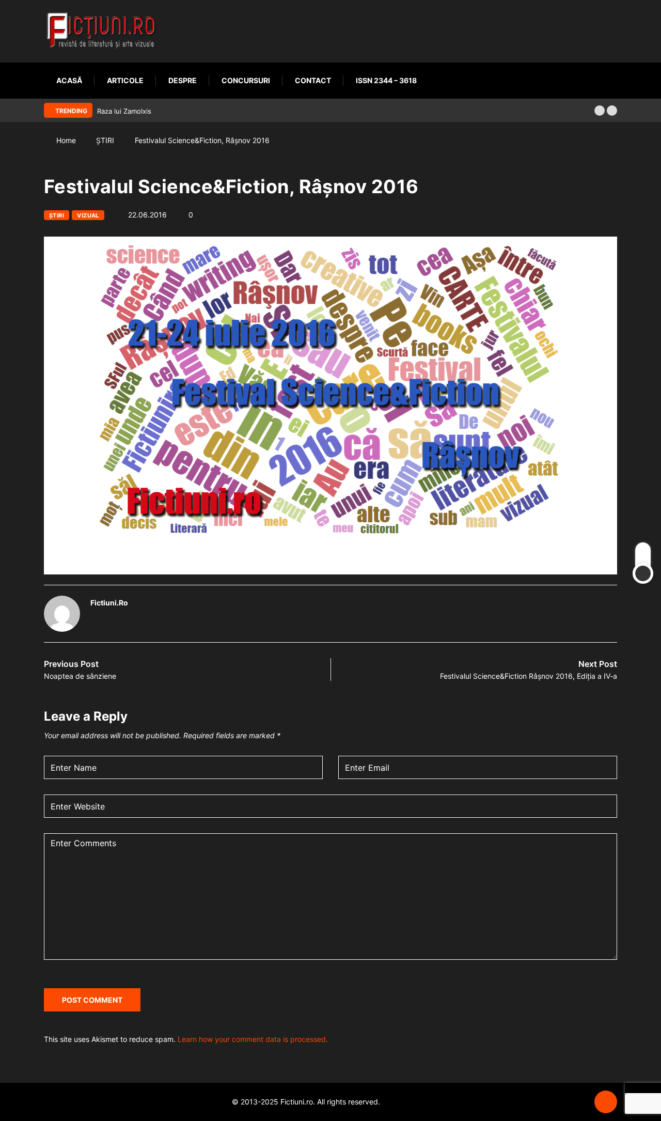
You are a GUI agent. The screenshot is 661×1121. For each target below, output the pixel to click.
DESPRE (182, 80)
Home (66, 140)
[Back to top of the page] (606, 1102)
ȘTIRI (105, 140)
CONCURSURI (246, 80)
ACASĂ (69, 80)
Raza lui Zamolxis (124, 111)
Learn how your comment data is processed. (253, 1039)
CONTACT (313, 80)
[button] (599, 110)
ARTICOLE (125, 80)
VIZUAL (88, 215)
